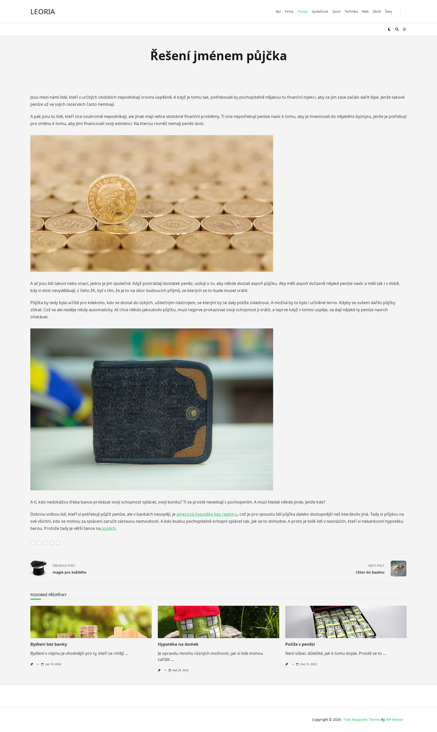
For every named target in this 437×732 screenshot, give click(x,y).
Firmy (289, 11)
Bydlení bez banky (48, 644)
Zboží (377, 11)
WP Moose (394, 719)
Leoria (42, 11)
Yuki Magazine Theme (362, 719)
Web (365, 11)
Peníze (303, 11)
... (126, 653)
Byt (278, 11)
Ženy (388, 11)
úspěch (108, 528)
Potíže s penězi (300, 644)
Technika (351, 11)
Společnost (320, 11)
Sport (336, 11)
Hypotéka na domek (178, 644)
